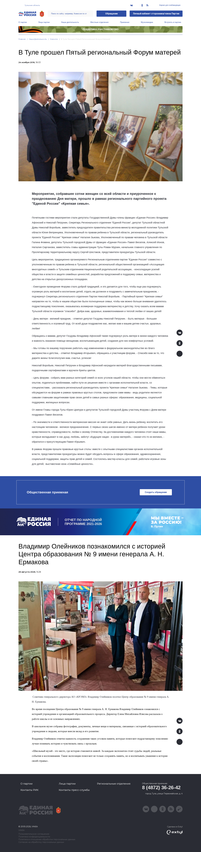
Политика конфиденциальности (34, 837)
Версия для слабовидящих (169, 5)
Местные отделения (99, 22)
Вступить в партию (172, 22)
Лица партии (44, 22)
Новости (54, 39)
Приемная (124, 22)
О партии (22, 22)
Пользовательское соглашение (33, 834)
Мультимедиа (147, 22)
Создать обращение (156, 492)
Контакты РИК (29, 790)
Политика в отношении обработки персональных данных (46, 839)
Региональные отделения (113, 783)
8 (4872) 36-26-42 (161, 787)
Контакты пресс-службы (74, 790)
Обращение (111, 13)
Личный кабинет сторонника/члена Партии (156, 13)
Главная (22, 39)
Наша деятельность (70, 22)
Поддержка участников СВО (100, 29)
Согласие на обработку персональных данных (41, 842)
